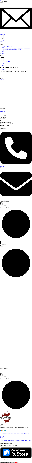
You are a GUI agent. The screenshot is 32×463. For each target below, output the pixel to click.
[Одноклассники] (1, 430)
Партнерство (8, 46)
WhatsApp (1, 437)
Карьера (11, 46)
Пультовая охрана (2, 440)
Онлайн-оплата (4, 50)
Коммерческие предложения (9, 433)
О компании (3, 45)
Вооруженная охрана (14, 48)
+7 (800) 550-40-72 (7, 61)
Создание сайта (2, 462)
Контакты (3, 51)
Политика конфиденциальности (25, 433)
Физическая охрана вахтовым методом (25, 440)
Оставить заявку (2, 52)
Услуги (3, 47)
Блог (5, 46)
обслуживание (7, 462)
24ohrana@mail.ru (2, 34)
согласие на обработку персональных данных (17, 207)
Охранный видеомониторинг (17, 49)
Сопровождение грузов (20, 48)
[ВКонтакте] (0, 430)
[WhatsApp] (4, 430)
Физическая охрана (17, 440)
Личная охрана (26, 48)
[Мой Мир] (5, 430)
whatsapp (3, 40)
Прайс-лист (3, 46)
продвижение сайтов (12, 462)
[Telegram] (2, 430)
